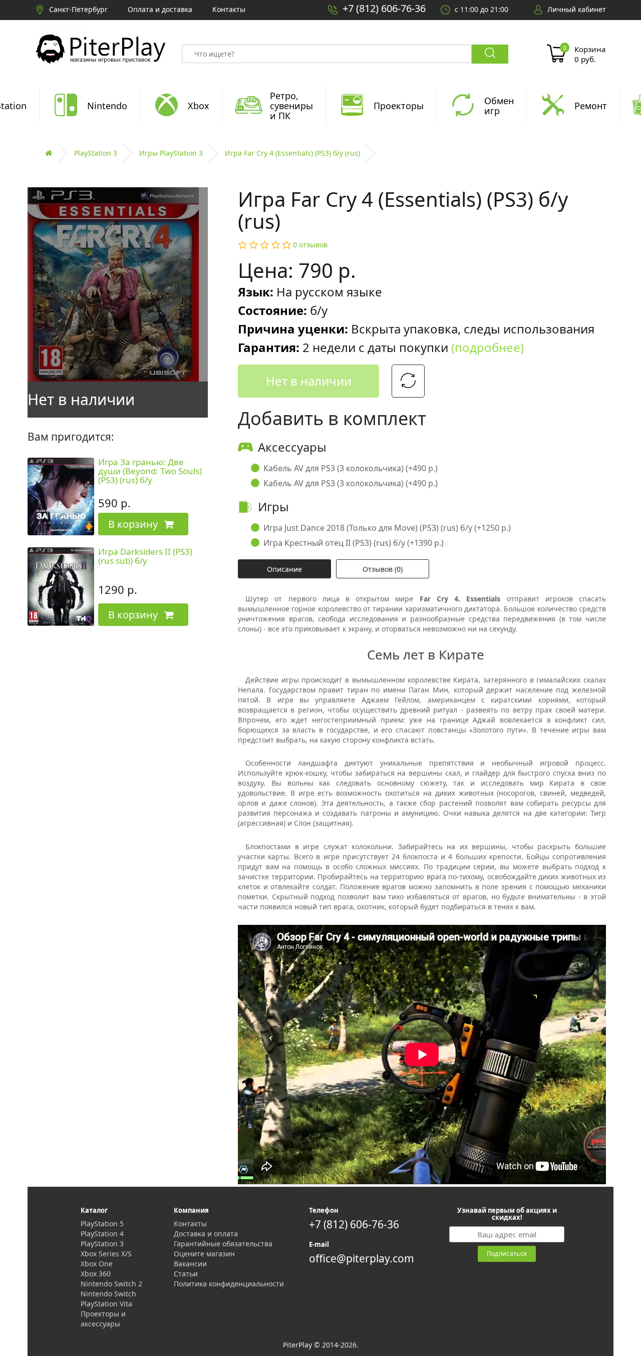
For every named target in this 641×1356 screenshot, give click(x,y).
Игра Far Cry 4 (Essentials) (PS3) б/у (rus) (292, 153)
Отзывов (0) (383, 569)
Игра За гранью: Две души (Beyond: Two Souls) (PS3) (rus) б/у (150, 471)
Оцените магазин (204, 1253)
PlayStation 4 (102, 1233)
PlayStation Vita (106, 1303)
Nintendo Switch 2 (111, 1283)
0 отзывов (310, 244)
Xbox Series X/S (106, 1253)
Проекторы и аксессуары (103, 1318)
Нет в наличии (309, 381)
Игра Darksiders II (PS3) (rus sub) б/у (145, 556)
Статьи (186, 1273)
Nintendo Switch (108, 1293)
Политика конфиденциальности (229, 1283)
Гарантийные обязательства (223, 1243)
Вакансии (190, 1263)
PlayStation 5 (102, 1223)
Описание (284, 569)
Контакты (190, 1223)
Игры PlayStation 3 (171, 153)
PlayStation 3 (95, 153)
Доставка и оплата (206, 1233)
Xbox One (97, 1263)
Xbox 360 (96, 1273)
